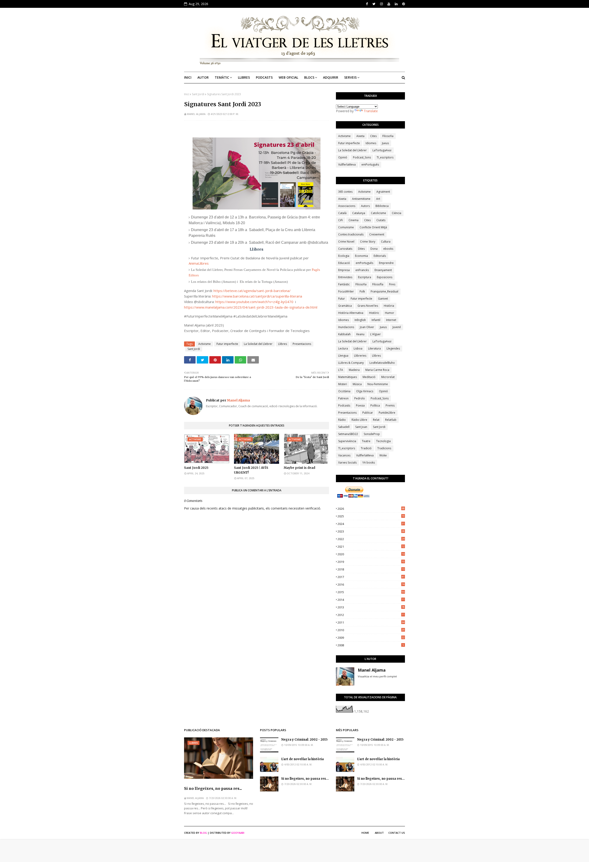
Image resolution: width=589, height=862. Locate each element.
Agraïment (383, 192)
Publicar (367, 413)
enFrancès (362, 270)
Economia (361, 256)
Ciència (396, 213)
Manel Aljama (196, 114)
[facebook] (367, 4)
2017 (371, 577)
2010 (371, 630)
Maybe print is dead (299, 468)
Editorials (380, 256)
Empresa (344, 270)
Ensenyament (383, 270)
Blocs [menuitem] (309, 77)
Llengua (343, 356)
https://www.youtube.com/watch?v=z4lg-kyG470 (254, 301)
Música (357, 384)
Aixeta (360, 136)
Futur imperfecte (227, 344)
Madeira (354, 370)
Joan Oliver (367, 327)
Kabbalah (344, 334)
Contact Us (396, 832)
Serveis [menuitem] (350, 77)
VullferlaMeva (347, 164)
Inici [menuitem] (187, 77)
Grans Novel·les (368, 306)
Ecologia (343, 256)
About (379, 832)
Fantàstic (344, 284)
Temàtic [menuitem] (222, 77)
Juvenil (397, 327)
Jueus (385, 143)
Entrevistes (345, 277)
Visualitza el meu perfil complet (377, 676)
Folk (362, 291)
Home (365, 832)
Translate (371, 111)
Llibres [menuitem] (244, 77)
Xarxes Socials (347, 462)
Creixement (376, 234)
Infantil (376, 320)
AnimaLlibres (199, 263)
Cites (373, 136)
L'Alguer (375, 334)
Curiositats (345, 249)
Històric (374, 313)
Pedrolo (359, 398)
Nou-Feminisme (377, 384)
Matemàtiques (347, 377)
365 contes (345, 192)
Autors (365, 206)
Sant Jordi (198, 94)
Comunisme (346, 227)
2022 (371, 539)
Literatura (374, 348)
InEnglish (360, 320)
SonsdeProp (372, 434)
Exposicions (384, 277)
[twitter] (374, 4)
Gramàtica (345, 306)
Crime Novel (346, 241)
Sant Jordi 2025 (196, 468)
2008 (371, 645)
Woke (383, 455)
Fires (392, 284)
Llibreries (360, 356)
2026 (371, 509)
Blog (203, 832)
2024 (371, 524)
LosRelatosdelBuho (382, 363)
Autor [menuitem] (203, 77)
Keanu (360, 334)
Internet (391, 320)
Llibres (282, 344)
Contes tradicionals (351, 234)
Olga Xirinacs (364, 391)
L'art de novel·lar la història (302, 759)
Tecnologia (383, 441)
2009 (371, 638)
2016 (371, 584)
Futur (341, 299)
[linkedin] (396, 4)
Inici (186, 94)
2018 (371, 569)
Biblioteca (382, 206)
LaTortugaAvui (381, 150)
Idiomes (371, 143)
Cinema (353, 220)
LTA (340, 370)
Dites (361, 249)
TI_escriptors (385, 157)
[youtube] (388, 4)
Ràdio (342, 420)
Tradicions (384, 448)
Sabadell (343, 427)
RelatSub (390, 420)
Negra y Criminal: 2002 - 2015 (304, 740)
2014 (371, 600)
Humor (389, 313)
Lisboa (358, 348)
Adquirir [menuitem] (330, 77)
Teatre (366, 441)
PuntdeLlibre (387, 413)
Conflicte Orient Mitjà (373, 227)
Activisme (204, 344)
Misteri (342, 384)
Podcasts (344, 405)
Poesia (360, 405)
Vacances (344, 455)
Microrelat (388, 377)
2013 (371, 607)
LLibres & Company (351, 363)
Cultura (385, 241)
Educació (344, 263)
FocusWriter (346, 291)
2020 (371, 554)
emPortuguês (370, 164)
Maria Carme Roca (377, 370)
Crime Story (367, 241)
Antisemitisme (361, 199)
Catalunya (358, 213)
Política (375, 405)
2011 (371, 622)
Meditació (369, 377)
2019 (371, 562)
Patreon (343, 398)
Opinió (342, 157)
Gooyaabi (237, 832)
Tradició (366, 448)
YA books (368, 462)
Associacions (346, 206)
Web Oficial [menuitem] (288, 77)
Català (342, 213)
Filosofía (377, 284)
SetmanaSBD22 (348, 434)
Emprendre (386, 263)
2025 (371, 516)
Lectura (343, 348)
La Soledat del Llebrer (258, 344)
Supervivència (347, 441)
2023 (371, 531)
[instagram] (381, 4)
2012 (371, 615)
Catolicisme (378, 213)
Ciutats (380, 220)
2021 (371, 546)
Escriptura (364, 277)
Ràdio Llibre (359, 420)
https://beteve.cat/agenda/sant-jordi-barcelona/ (252, 290)
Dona (374, 249)
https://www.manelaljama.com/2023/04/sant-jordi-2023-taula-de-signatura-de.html (250, 307)
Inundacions (346, 327)
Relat (376, 420)
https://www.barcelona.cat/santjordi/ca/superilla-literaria (257, 296)
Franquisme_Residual (384, 291)
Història (389, 306)
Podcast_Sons (362, 157)
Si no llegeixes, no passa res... (213, 788)
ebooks (388, 249)
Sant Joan (361, 427)
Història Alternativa (350, 313)
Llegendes (393, 348)
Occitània (344, 391)
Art (378, 199)
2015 (371, 592)
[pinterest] (403, 4)
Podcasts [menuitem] (264, 77)
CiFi (340, 220)
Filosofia (387, 136)
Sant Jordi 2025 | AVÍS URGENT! (251, 470)
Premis (390, 405)
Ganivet (383, 299)
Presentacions (302, 344)
